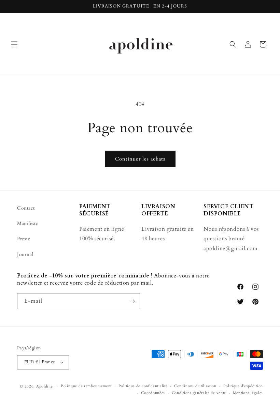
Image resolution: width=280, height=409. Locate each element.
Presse (23, 239)
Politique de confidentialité (143, 386)
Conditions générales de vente (199, 392)
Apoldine (44, 386)
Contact (25, 208)
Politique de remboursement (86, 386)
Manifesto (28, 223)
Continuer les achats (140, 158)
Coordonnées (153, 392)
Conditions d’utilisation (195, 386)
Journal (25, 254)
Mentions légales (248, 392)
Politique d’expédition (243, 386)
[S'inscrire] (132, 301)
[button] (14, 44)
